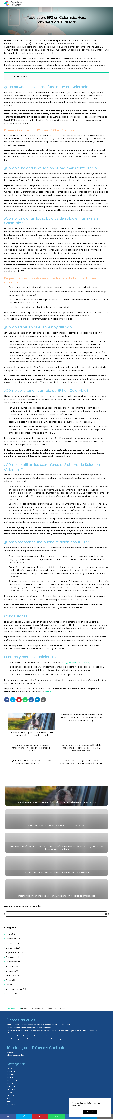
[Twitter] (13, 699)
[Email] (43, 699)
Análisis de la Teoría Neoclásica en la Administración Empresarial (32, 1036)
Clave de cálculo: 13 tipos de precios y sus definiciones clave (30, 1028)
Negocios (10, 975)
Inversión (10, 971)
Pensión (9, 980)
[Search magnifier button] (106, 914)
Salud (8, 984)
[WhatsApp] (25, 699)
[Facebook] (6, 699)
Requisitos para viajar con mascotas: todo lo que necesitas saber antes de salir (38, 1025)
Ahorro (9, 934)
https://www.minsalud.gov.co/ (75, 662)
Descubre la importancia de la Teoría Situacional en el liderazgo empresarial (36, 1039)
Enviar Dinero (11, 961)
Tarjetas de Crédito (14, 989)
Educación (10, 943)
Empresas (10, 957)
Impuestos (10, 966)
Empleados (11, 948)
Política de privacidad (15, 1055)
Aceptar (90, 1111)
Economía (10, 938)
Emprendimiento (13, 952)
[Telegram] (37, 699)
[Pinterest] (19, 699)
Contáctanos (11, 1052)
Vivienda (9, 994)
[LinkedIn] (31, 699)
